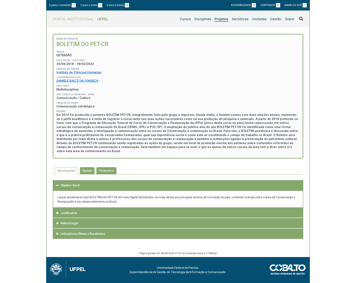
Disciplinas (202, 19)
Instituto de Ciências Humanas (78, 72)
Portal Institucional (80, 19)
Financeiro (106, 170)
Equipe (87, 170)
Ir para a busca (117, 5)
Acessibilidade (243, 5)
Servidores (240, 19)
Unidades (259, 19)
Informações (66, 170)
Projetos (221, 19)
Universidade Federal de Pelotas (177, 267)
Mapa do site (295, 5)
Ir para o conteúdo (62, 5)
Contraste (270, 5)
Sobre (289, 19)
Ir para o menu (91, 5)
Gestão (275, 19)
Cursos (185, 19)
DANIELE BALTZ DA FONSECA (77, 81)
